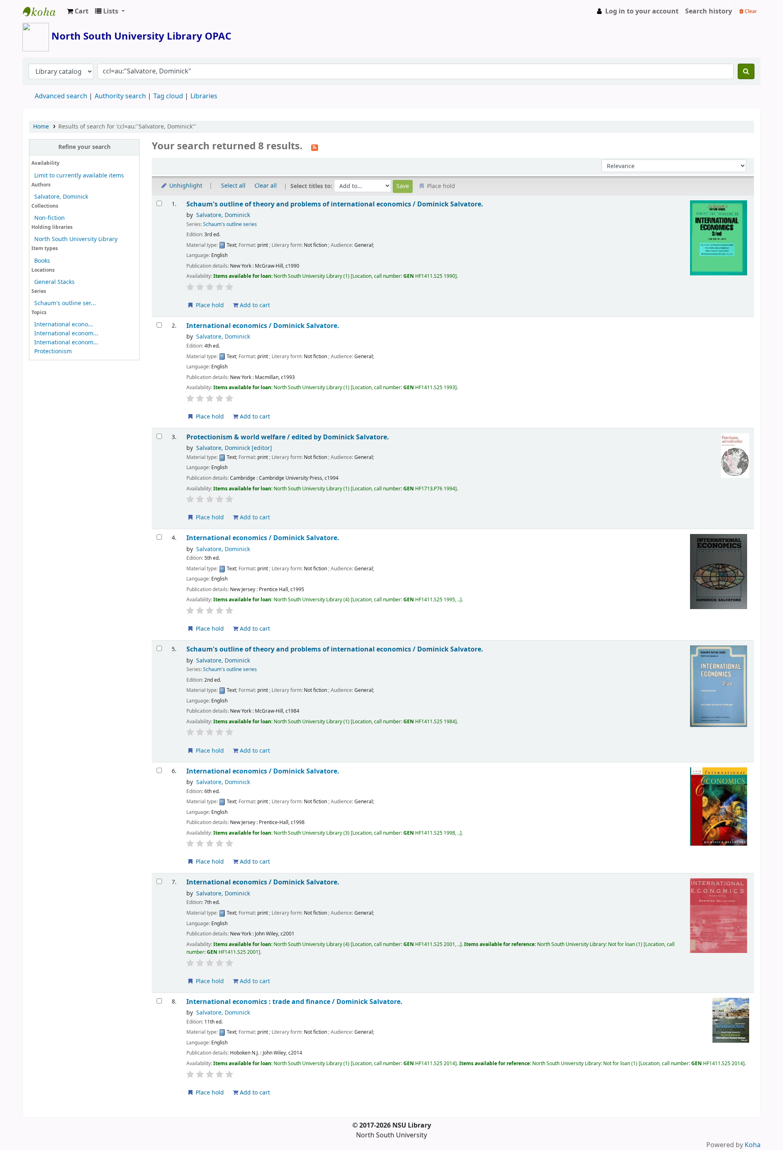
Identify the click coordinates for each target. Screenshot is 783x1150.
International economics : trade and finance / (294, 1002)
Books (42, 261)
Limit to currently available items (79, 175)
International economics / (262, 326)
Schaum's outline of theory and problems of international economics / (334, 204)
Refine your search (84, 147)
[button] (78, 11)
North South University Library (43, 11)
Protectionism (53, 351)
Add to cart (254, 305)
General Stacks (54, 282)
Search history (708, 11)
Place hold (209, 305)
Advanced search (61, 96)
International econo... (63, 324)
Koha (753, 1145)
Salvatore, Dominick (61, 197)
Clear (750, 11)
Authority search (120, 96)
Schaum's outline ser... (65, 303)
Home (41, 126)
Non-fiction (49, 218)
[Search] (746, 71)
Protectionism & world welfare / (287, 437)
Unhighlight (185, 186)
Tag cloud (168, 96)
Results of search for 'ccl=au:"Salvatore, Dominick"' (127, 126)
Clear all (265, 186)
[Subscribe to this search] (314, 147)
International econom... (66, 333)
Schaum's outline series (230, 224)
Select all (233, 186)
